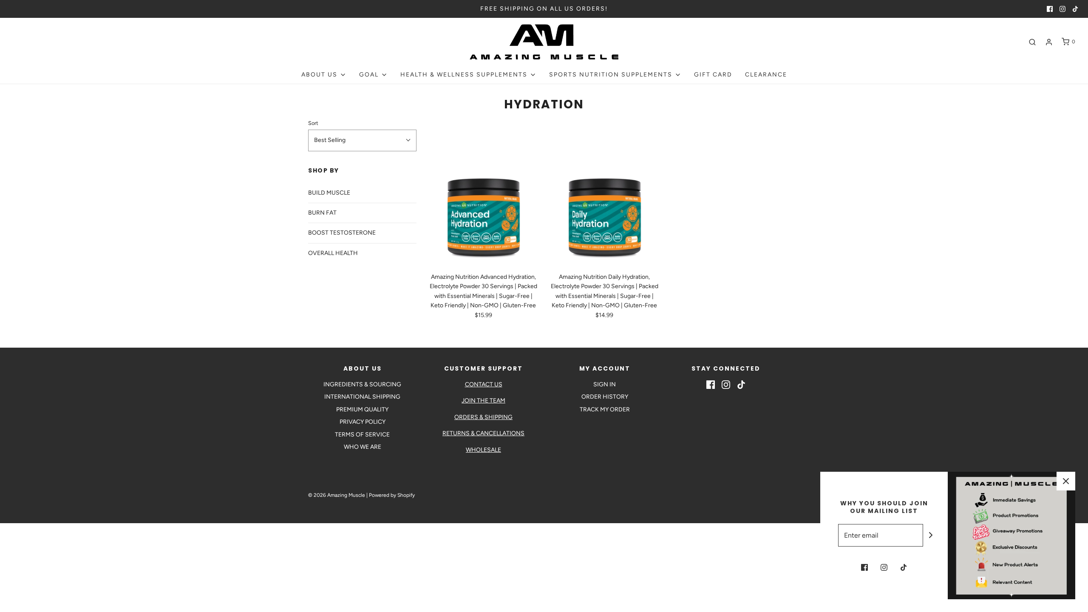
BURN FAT (322, 212)
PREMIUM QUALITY (362, 409)
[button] (362, 140)
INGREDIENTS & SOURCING (362, 384)
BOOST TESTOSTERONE (342, 232)
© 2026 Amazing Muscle (336, 495)
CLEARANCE (766, 74)
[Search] (1032, 42)
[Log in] (1049, 42)
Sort (313, 123)
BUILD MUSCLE (329, 192)
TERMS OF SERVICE (362, 434)
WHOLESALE (483, 449)
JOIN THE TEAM (483, 400)
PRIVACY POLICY (362, 421)
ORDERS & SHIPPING (483, 417)
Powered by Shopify (392, 495)
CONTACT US (483, 384)
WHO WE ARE (362, 446)
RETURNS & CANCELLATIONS (483, 433)
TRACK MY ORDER (605, 409)
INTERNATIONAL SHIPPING (362, 396)
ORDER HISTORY (604, 396)
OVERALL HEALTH (333, 253)
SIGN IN (604, 384)
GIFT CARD (713, 74)
